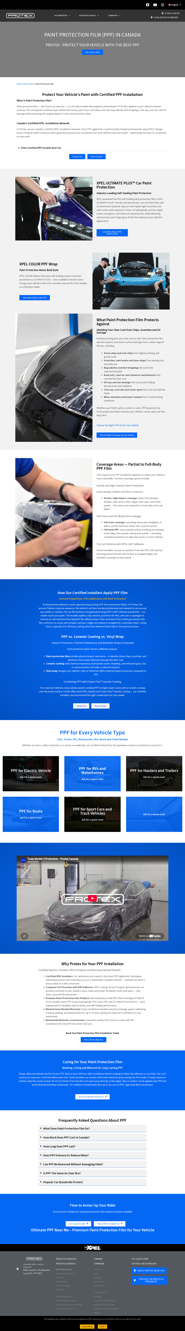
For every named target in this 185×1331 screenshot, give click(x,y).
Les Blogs (97, 1296)
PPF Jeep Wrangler (63, 1285)
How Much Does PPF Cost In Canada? (66, 1137)
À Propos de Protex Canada (104, 1300)
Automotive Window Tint (65, 1273)
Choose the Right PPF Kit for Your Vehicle (118, 425)
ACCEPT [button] (102, 1326)
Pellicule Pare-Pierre (63, 1296)
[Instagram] (162, 4)
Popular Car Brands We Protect (63, 1182)
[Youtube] (155, 4)
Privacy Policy (99, 1281)
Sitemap (97, 1313)
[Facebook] (147, 4)
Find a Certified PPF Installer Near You (41, 147)
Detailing (59, 1277)
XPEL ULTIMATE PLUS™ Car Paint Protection (124, 185)
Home (19, 84)
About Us (97, 1277)
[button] (92, 148)
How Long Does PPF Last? (59, 1146)
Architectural (87, 16)
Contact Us (98, 1269)
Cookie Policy (99, 1285)
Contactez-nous (100, 1292)
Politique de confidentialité (104, 1304)
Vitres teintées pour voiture (66, 1300)
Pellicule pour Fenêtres (65, 1308)
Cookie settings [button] (87, 1326)
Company (113, 16)
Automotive (60, 16)
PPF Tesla (59, 1289)
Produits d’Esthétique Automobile (69, 1304)
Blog (95, 1273)
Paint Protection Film (64, 1269)
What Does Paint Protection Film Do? (66, 1128)
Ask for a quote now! (31, 777)
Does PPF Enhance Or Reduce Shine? (66, 1155)
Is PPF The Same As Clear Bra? (62, 1173)
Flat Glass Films (62, 1281)
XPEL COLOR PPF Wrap (38, 263)
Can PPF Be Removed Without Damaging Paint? (73, 1164)
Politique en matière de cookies (106, 1308)
